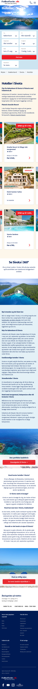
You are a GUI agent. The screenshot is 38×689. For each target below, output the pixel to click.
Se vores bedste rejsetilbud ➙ (19, 582)
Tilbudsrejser (23, 649)
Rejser (3, 72)
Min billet (22, 635)
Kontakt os (4, 644)
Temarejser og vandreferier (26, 628)
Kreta (3, 623)
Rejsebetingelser (5, 651)
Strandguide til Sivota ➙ (19, 462)
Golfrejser (22, 625)
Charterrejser (23, 621)
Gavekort (22, 633)
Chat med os (19, 606)
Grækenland (12, 72)
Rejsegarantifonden (6, 654)
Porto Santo (4, 628)
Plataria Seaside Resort (17, 115)
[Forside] (10, 4)
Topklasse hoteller (24, 647)
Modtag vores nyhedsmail (25, 651)
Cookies (3, 658)
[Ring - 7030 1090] (31, 2)
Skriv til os (7, 606)
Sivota (22, 72)
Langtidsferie (23, 623)
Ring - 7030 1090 (30, 606)
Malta (3, 621)
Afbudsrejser (23, 618)
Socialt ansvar (5, 661)
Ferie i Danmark (23, 630)
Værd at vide (4, 649)
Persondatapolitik (6, 656)
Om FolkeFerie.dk (5, 647)
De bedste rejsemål (24, 644)
